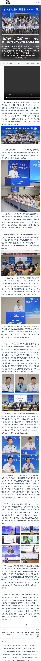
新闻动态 (9, 63)
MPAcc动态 (18, 63)
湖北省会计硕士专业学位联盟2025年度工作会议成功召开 (18, 645)
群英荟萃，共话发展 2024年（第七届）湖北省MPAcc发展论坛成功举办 (21, 657)
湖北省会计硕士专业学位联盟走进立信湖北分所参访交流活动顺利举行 (30, 634)
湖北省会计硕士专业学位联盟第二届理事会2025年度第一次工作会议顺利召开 (21, 651)
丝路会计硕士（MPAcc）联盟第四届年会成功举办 (10, 633)
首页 (2, 63)
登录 (38, 2)
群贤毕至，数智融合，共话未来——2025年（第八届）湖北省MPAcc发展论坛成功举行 (21, 648)
